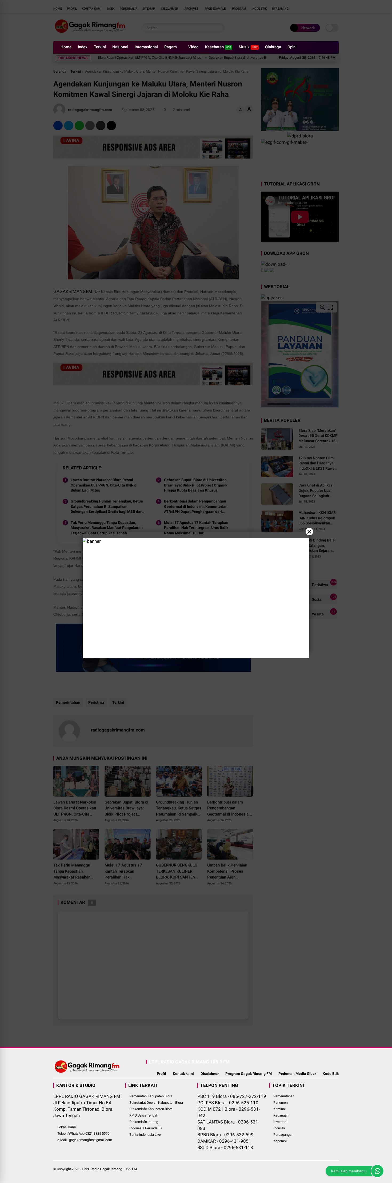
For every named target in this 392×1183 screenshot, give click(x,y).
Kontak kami (183, 1073)
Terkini (100, 47)
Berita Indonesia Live (145, 1135)
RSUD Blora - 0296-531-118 (225, 1147)
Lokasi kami (66, 1127)
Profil (161, 1073)
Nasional (120, 47)
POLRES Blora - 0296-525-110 (227, 1102)
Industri (279, 1128)
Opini (292, 47)
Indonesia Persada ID (145, 1128)
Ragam (170, 47)
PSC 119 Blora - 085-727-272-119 (231, 1096)
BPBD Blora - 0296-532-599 (225, 1134)
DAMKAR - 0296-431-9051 (224, 1141)
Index (82, 47)
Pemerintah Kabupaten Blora (150, 1096)
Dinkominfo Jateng (143, 1122)
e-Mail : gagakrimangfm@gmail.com (84, 1140)
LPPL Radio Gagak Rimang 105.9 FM (109, 1169)
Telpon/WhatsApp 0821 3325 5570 (83, 1133)
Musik (248, 47)
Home (66, 47)
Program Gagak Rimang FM (248, 1073)
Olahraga (273, 47)
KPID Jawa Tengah (143, 1115)
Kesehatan (218, 47)
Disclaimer (210, 1073)
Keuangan (281, 1115)
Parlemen (280, 1103)
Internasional (146, 47)
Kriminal (279, 1109)
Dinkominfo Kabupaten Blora (151, 1109)
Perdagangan (283, 1135)
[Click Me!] (377, 1171)
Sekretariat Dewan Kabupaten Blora (156, 1103)
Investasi (280, 1122)
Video (193, 47)
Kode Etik (331, 1073)
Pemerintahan (283, 1096)
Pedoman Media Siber (297, 1073)
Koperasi (280, 1141)
